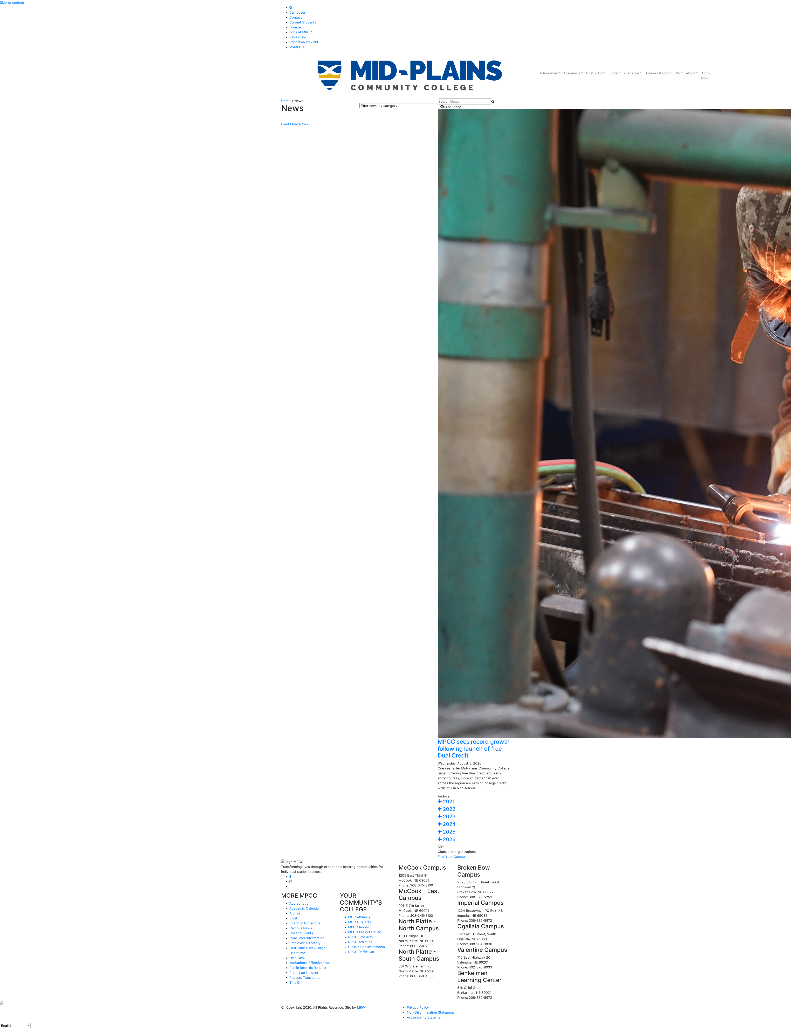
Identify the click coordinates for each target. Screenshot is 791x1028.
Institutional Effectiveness (309, 963)
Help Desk (297, 958)
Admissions (548, 73)
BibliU (293, 918)
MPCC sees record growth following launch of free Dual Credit (474, 748)
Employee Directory (305, 943)
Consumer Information (306, 938)
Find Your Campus (452, 857)
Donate (295, 27)
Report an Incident (303, 42)
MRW (361, 1007)
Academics (571, 73)
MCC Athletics (359, 917)
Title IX (294, 982)
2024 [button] (449, 824)
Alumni (294, 913)
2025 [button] (448, 832)
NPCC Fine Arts (360, 937)
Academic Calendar (304, 908)
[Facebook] (290, 877)
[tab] (474, 802)
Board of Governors (304, 923)
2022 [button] (448, 809)
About (690, 73)
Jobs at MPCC (300, 32)
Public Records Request (307, 968)
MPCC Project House (364, 932)
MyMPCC (296, 47)
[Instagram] (290, 881)
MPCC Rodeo (358, 927)
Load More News (294, 124)
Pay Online (297, 37)
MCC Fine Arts (359, 922)
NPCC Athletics (360, 942)
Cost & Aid (594, 73)
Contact (295, 17)
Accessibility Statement (425, 1017)
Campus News (300, 928)
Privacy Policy (418, 1007)
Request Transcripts (304, 977)
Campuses (297, 12)
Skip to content (12, 2)
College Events (301, 933)
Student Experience (623, 73)
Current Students (302, 22)
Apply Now (705, 75)
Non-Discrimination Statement (430, 1012)
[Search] (291, 7)
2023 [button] (448, 817)
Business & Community (662, 73)
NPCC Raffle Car (361, 952)
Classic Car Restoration (366, 947)
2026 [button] (448, 839)
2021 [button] (448, 801)
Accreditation (299, 903)
